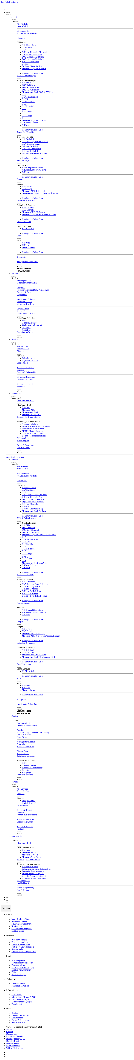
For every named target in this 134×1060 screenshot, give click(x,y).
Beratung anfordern (20, 942)
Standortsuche (17, 949)
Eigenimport (17, 1004)
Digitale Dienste (13, 1041)
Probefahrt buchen (19, 940)
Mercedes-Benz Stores (21, 919)
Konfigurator (17, 926)
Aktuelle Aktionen (19, 921)
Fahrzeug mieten (18, 965)
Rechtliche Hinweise (14, 1036)
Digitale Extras (18, 931)
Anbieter (9, 1029)
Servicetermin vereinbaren (22, 963)
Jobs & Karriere (18, 1022)
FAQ (14, 972)
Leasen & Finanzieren (21, 944)
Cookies (9, 1031)
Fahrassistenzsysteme (20, 986)
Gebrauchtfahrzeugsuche (22, 928)
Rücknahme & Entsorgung (23, 967)
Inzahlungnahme (18, 960)
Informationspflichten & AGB (24, 997)
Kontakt (15, 1013)
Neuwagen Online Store (22, 924)
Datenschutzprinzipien (21, 999)
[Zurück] (7, 12)
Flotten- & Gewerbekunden (23, 947)
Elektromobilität (18, 983)
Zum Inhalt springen (9, 2)
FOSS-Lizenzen (13, 1046)
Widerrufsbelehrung (14, 1048)
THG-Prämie (17, 995)
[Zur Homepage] (69, 8)
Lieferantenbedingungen (22, 1002)
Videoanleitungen (19, 974)
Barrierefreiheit (12, 1043)
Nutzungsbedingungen (15, 1039)
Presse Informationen (20, 1015)
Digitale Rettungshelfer (21, 970)
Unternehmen (17, 1018)
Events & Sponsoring (20, 1020)
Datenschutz (11, 1034)
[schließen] (9, 12)
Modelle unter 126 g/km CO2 (24, 951)
